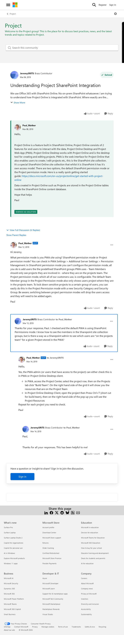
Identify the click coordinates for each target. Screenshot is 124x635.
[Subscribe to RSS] (72, 512)
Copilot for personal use (13, 548)
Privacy (35, 627)
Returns (45, 543)
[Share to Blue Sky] (67, 512)
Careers (84, 578)
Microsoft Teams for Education (93, 537)
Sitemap (7, 627)
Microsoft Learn (48, 588)
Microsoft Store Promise (51, 558)
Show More (19, 102)
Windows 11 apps (11, 563)
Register (103, 4)
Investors (84, 599)
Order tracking (48, 548)
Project (13, 13)
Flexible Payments (49, 563)
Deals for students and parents (93, 558)
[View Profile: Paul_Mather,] (17, 127)
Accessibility (86, 609)
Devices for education (89, 532)
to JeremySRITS (55, 357)
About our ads (9, 630)
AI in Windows (9, 553)
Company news (87, 588)
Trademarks (76, 627)
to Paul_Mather (64, 319)
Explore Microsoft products (14, 558)
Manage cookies (47, 627)
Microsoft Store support (51, 537)
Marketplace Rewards (51, 609)
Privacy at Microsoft (89, 593)
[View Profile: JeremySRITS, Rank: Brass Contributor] (14, 75)
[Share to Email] (78, 512)
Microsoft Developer (50, 583)
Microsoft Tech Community (52, 599)
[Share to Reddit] (62, 512)
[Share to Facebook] (51, 512)
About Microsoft (87, 583)
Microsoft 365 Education (90, 543)
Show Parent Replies (16, 235)
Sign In (112, 4)
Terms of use (63, 627)
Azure (44, 578)
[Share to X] (56, 512)
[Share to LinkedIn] (46, 512)
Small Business (10, 614)
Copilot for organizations (13, 543)
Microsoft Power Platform (14, 599)
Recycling (102, 627)
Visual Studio (47, 614)
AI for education (87, 563)
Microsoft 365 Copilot (12, 609)
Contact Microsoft (21, 627)
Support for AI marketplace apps (55, 593)
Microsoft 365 (9, 593)
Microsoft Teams (10, 604)
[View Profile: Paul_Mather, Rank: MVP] (13, 245)
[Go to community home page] (15, 4)
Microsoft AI (8, 578)
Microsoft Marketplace (51, 604)
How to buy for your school (91, 548)
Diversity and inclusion (90, 604)
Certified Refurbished (50, 553)
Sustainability (86, 614)
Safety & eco (90, 627)
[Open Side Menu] (8, 4)
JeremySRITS (27, 73)
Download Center (49, 532)
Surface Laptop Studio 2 (13, 537)
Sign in (22, 476)
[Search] (94, 5)
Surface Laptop (10, 532)
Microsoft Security (11, 583)
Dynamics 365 (9, 588)
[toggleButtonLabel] (115, 13)
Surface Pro (8, 527)
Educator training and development (95, 553)
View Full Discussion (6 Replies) (25, 230)
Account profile (48, 527)
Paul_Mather (29, 125)
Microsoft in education (90, 527)
